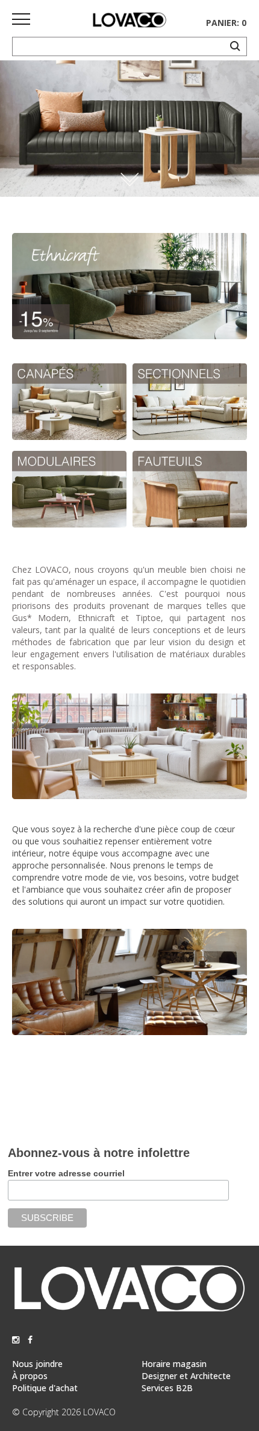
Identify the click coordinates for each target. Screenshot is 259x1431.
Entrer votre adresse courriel (66, 1173)
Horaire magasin (174, 1363)
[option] (129, 128)
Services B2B (167, 1388)
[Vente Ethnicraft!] (129, 336)
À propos (30, 1376)
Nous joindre (37, 1363)
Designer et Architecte (186, 1376)
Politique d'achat (45, 1388)
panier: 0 (226, 22)
